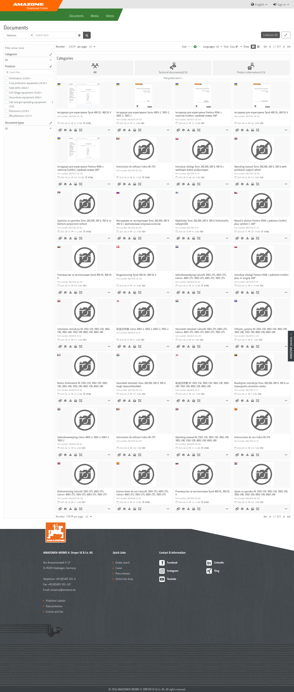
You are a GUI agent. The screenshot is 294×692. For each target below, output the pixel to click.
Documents (76, 16)
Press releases (123, 573)
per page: (82, 46)
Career (119, 568)
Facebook (172, 562)
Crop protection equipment (27, 83)
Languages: (209, 46)
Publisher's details (55, 600)
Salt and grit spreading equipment (27, 104)
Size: (184, 46)
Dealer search (123, 562)
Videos (110, 16)
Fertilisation (19, 78)
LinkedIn (219, 562)
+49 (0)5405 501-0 (65, 579)
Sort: (226, 46)
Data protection (54, 606)
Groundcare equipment (24, 97)
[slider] (195, 46)
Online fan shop (124, 579)
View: (246, 46)
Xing (216, 570)
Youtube (171, 579)
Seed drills (18, 87)
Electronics (18, 111)
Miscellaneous (19, 115)
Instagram (172, 570)
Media (95, 16)
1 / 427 (277, 46)
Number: (60, 46)
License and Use (54, 611)
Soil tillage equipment (24, 92)
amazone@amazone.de (63, 589)
